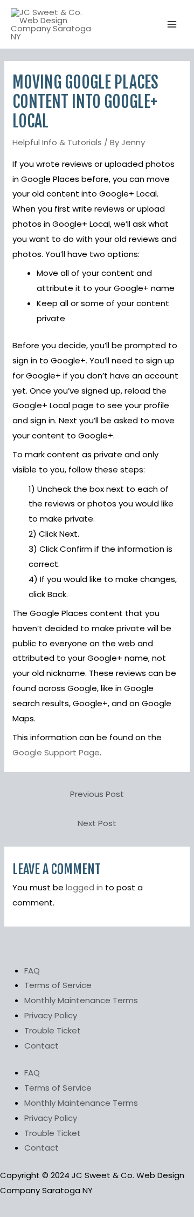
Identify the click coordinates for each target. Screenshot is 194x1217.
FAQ (32, 970)
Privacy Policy (50, 1015)
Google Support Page (56, 752)
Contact (41, 1045)
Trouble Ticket (52, 1030)
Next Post (97, 823)
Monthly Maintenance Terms (81, 1000)
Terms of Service (58, 985)
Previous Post (97, 794)
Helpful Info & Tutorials (57, 142)
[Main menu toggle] (172, 24)
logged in (84, 887)
